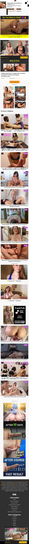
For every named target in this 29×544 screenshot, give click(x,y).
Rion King (14, 533)
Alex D (14, 538)
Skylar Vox (14, 537)
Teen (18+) (14, 518)
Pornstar (14, 516)
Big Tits (14, 525)
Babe (14, 521)
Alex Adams (14, 530)
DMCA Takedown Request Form (14, 511)
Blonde (14, 523)
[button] (14, 26)
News (14, 499)
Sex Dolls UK (19, 542)
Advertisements (14, 508)
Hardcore (14, 520)
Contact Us (14, 510)
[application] (14, 27)
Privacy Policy (14, 503)
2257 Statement (14, 506)
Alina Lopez (14, 531)
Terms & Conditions (14, 501)
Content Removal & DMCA (14, 504)
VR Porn (9, 542)
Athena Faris (14, 535)
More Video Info (14, 82)
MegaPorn (13, 542)
